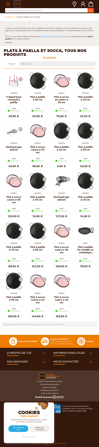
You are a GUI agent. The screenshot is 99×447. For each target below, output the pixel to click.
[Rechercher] (91, 10)
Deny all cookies (39, 429)
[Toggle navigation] (8, 4)
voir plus (8, 42)
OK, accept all (18, 429)
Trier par (11, 64)
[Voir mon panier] (91, 4)
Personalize (30, 437)
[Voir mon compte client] (83, 4)
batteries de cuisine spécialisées (54, 36)
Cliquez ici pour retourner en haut (51, 324)
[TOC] (17, 4)
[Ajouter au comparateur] (20, 79)
